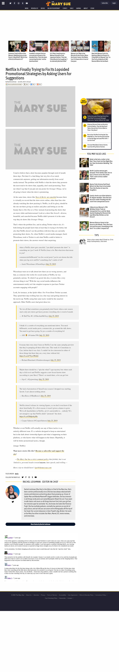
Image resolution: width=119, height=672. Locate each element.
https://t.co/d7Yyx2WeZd (29, 356)
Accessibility (62, 595)
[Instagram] (18, 4)
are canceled (46, 197)
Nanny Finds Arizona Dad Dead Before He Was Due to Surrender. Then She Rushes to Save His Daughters (100, 187)
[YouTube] (26, 4)
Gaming (78, 8)
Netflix (16, 473)
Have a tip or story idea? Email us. (98, 239)
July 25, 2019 (51, 264)
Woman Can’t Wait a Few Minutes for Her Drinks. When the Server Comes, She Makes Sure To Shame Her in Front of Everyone (79, 57)
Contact (69, 598)
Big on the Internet (54, 8)
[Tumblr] (22, 4)
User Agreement (73, 595)
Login (114, 3)
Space (71, 8)
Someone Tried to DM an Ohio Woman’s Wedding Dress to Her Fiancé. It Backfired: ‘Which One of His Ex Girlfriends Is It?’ (17, 56)
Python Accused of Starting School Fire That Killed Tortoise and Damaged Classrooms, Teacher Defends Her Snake (98, 118)
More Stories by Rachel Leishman (40, 524)
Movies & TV (34, 8)
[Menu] (3, 3)
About (86, 8)
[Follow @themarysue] (10, 4)
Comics (65, 8)
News (26, 8)
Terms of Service (52, 595)
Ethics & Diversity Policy (86, 595)
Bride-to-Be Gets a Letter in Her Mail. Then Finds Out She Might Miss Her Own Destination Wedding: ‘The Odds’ (101, 162)
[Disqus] (41, 557)
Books (43, 8)
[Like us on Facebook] (14, 4)
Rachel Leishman (11, 82)
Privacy (43, 595)
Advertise (36, 595)
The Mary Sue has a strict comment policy (33, 459)
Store (92, 8)
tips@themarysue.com (43, 467)
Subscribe (105, 3)
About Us (29, 595)
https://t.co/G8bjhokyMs (29, 416)
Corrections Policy (100, 595)
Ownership (62, 598)
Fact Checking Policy (51, 598)
